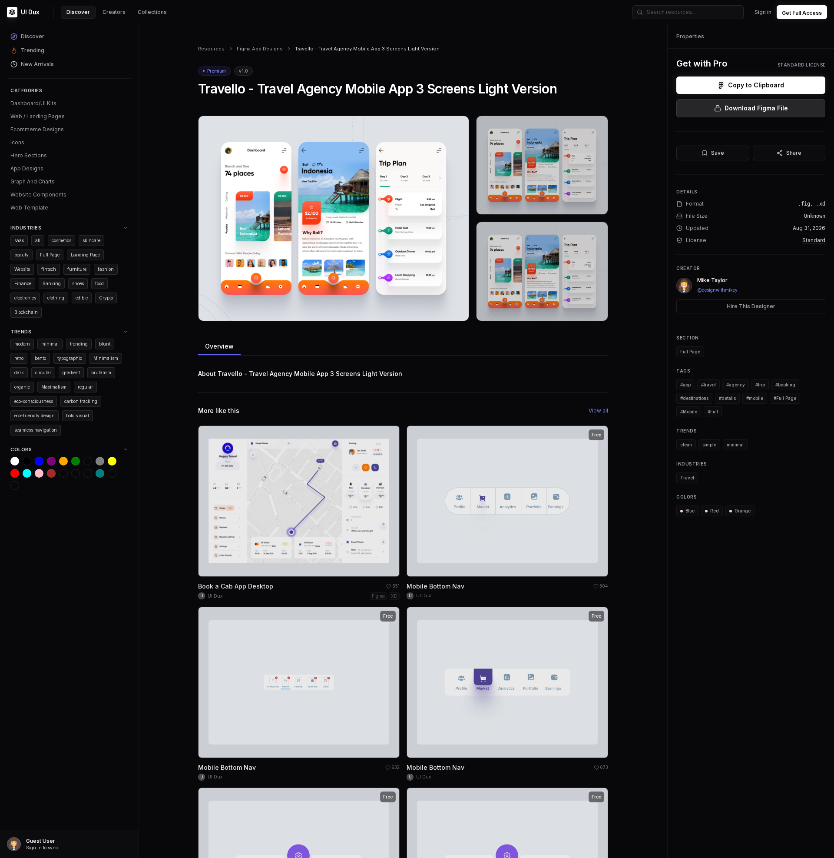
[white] (14, 461)
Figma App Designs (260, 49)
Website (22, 269)
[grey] (100, 461)
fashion (106, 269)
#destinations (694, 398)
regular (85, 386)
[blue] (39, 461)
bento (40, 358)
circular (43, 372)
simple (709, 444)
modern (22, 343)
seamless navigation (35, 429)
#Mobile (688, 411)
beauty (21, 254)
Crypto (106, 297)
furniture (76, 269)
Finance (22, 283)
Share (793, 153)
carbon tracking (80, 401)
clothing (55, 297)
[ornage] (14, 485)
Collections (152, 12)
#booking (785, 384)
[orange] (63, 461)
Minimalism (105, 358)
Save (717, 153)
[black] (27, 461)
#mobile (754, 398)
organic (22, 386)
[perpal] (87, 461)
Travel (687, 477)
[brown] (51, 473)
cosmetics (61, 240)
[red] (14, 473)
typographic (69, 358)
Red (714, 510)
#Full (713, 411)
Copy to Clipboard (756, 85)
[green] (75, 461)
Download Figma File (756, 108)
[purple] (51, 461)
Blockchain (26, 312)
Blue (690, 510)
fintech (48, 269)
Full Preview (441, 311)
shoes (78, 283)
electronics (25, 297)
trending (79, 343)
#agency (735, 384)
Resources (211, 49)
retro (18, 358)
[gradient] (87, 473)
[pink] (39, 473)
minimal (50, 343)
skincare (91, 240)
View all (598, 410)
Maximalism (53, 386)
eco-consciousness (33, 401)
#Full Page (785, 398)
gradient (71, 372)
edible (82, 297)
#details (727, 398)
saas (19, 240)
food (99, 283)
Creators (114, 12)
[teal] (100, 473)
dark (19, 372)
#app (685, 384)
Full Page (50, 254)
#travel (708, 384)
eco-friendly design (34, 415)
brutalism (101, 372)
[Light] (112, 473)
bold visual (77, 415)
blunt (104, 343)
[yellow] (112, 461)
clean (686, 444)
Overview (219, 346)
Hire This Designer (751, 306)
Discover (78, 12)
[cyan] (27, 473)
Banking (52, 283)
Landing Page (85, 254)
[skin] (75, 473)
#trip (760, 384)
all (37, 240)
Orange (743, 510)
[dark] (63, 473)
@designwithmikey (717, 290)
